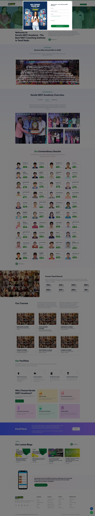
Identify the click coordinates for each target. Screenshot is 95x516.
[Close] (71, 1)
